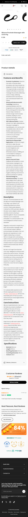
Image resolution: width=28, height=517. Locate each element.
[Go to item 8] (20, 29)
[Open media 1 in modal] (17, 11)
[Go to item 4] (13, 29)
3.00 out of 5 (17, 376)
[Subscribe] (23, 491)
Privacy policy (10, 512)
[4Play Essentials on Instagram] (10, 502)
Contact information (14, 514)
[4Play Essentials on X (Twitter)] (6, 502)
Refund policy (4, 512)
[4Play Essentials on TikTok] (14, 502)
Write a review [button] (14, 382)
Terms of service (16, 512)
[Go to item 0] (8, 29)
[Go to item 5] (15, 29)
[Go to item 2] (9, 29)
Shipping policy (23, 512)
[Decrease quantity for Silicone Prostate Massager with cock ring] (3, 43)
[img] (5, 393)
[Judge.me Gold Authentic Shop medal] (14, 444)
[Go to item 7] (18, 29)
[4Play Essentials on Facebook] (2, 502)
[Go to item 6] (17, 29)
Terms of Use (20, 496)
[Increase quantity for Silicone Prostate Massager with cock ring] (8, 43)
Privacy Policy (4, 497)
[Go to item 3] (11, 29)
